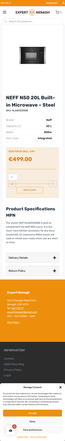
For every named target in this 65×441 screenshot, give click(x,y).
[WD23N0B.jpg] (32, 56)
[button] (60, 387)
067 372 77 (17, 308)
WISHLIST (52, 3)
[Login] (63, 3)
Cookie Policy (23, 437)
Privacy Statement (38, 437)
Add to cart (29, 190)
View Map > (13, 322)
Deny (32, 421)
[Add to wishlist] (53, 184)
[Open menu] (6, 12)
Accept (32, 413)
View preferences (32, 430)
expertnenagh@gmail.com (22, 312)
